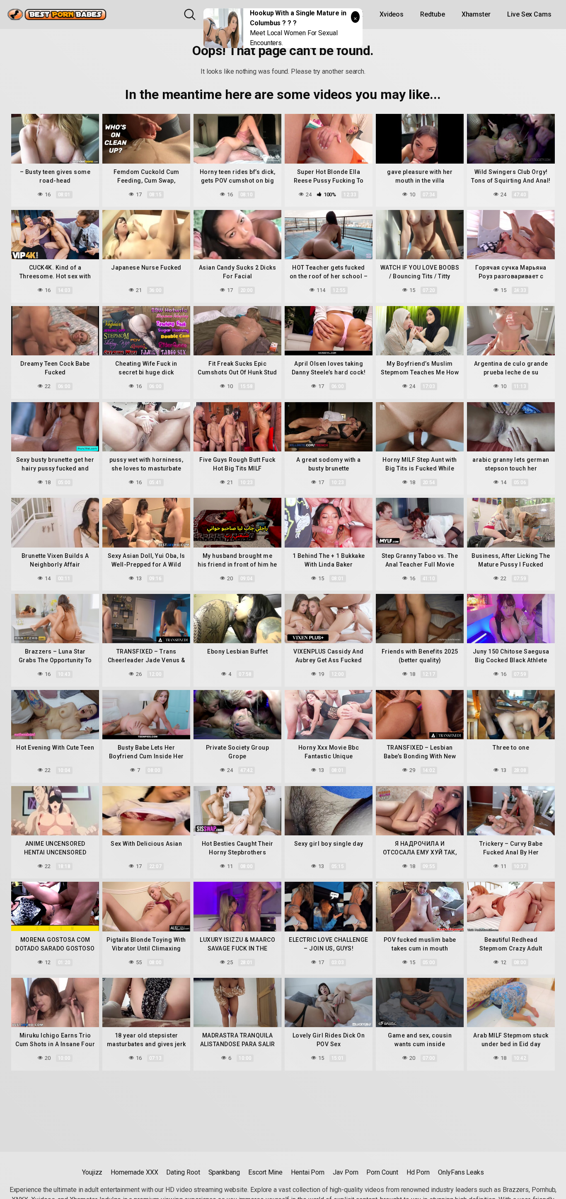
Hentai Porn (307, 1172)
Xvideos (392, 14)
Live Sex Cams (529, 14)
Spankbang (224, 1172)
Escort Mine (265, 1172)
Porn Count (382, 1172)
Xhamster (476, 14)
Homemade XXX (134, 1172)
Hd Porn (418, 1172)
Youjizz (92, 1172)
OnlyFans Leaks (461, 1172)
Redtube (432, 14)
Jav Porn (345, 1172)
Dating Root (183, 1172)
